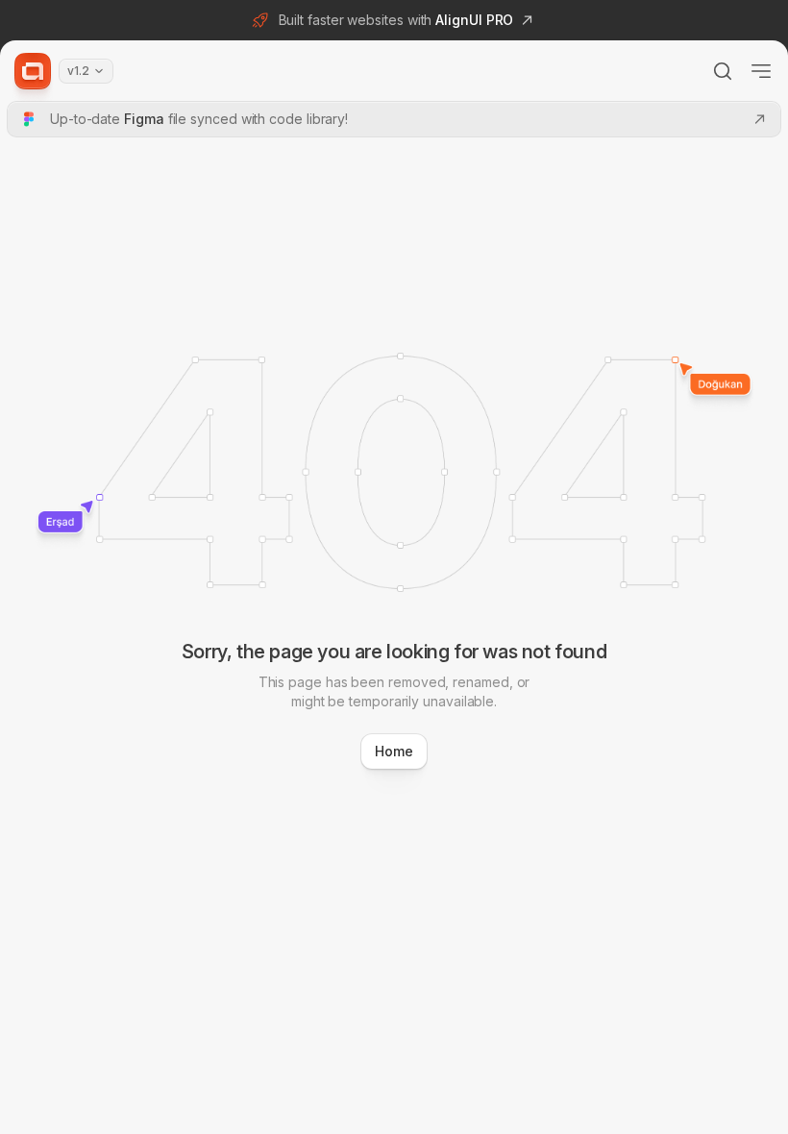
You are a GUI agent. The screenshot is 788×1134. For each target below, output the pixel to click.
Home (394, 751)
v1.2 (78, 70)
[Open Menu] (761, 71)
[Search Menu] (722, 71)
